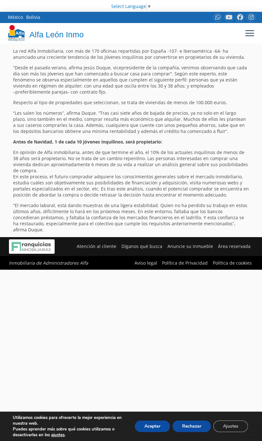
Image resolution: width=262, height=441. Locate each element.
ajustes (58, 435)
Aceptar (152, 426)
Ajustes (230, 426)
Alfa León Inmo (56, 34)
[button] (249, 33)
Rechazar (191, 426)
